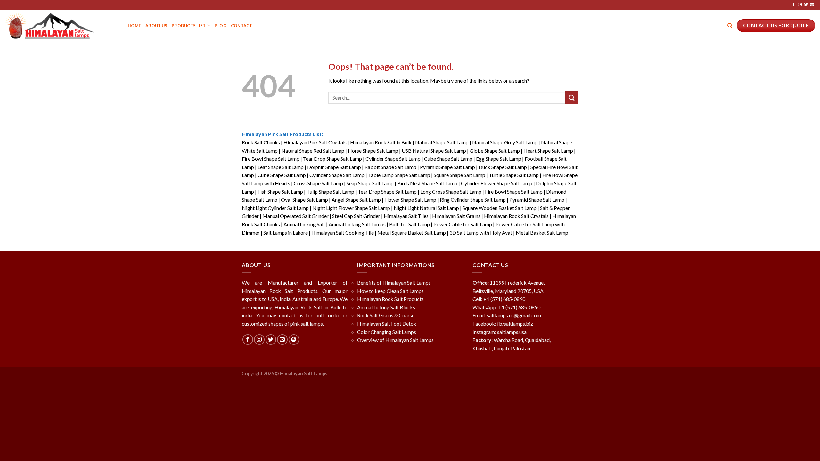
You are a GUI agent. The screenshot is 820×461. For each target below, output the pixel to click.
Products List (189, 25)
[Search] (729, 26)
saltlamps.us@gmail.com (514, 315)
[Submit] (571, 97)
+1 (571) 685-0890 (504, 299)
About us (156, 25)
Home (134, 25)
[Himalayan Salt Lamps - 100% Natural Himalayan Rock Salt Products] (61, 25)
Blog (220, 25)
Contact (241, 25)
